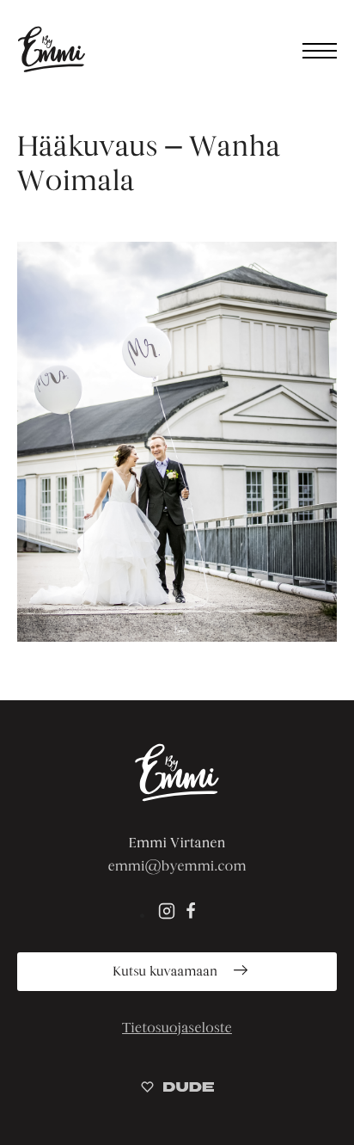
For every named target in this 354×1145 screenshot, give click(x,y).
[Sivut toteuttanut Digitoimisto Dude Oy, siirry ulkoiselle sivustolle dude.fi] (177, 1089)
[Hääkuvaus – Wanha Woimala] (177, 442)
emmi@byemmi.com (176, 866)
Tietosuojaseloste (177, 1028)
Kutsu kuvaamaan (167, 971)
